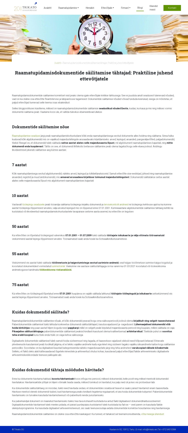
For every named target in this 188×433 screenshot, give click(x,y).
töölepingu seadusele (33, 204)
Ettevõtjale (106, 7)
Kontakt (172, 7)
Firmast (125, 7)
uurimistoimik (58, 266)
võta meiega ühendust (152, 414)
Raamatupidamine (67, 7)
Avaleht (47, 7)
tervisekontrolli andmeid (116, 204)
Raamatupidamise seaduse (26, 135)
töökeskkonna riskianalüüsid (55, 269)
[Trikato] (25, 8)
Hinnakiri (90, 7)
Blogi (140, 7)
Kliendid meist (154, 8)
